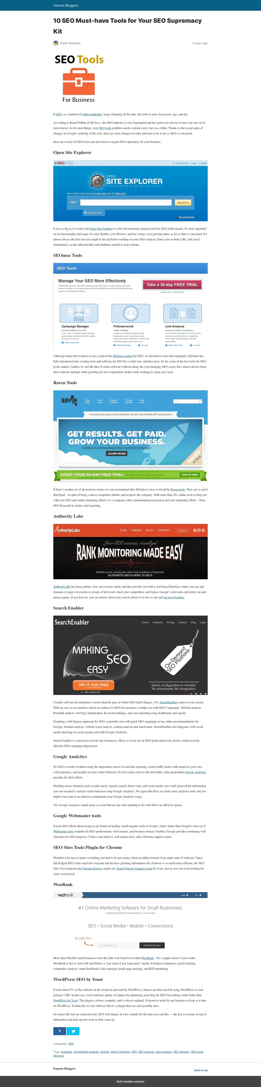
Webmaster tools (63, 831)
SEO (59, 114)
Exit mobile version (130, 1081)
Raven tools (178, 489)
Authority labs (62, 586)
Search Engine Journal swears (135, 868)
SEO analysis (146, 1051)
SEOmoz (58, 1055)
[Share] (59, 1031)
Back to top (201, 1070)
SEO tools (105, 128)
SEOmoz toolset (123, 356)
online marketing (92, 114)
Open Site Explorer (101, 228)
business (66, 1051)
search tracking (120, 1051)
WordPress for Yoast (65, 1000)
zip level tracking (174, 597)
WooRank (147, 958)
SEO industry (181, 1051)
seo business (164, 1051)
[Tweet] (73, 1031)
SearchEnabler (168, 702)
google (104, 1051)
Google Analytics (195, 772)
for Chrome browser (90, 868)
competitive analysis (86, 1051)
